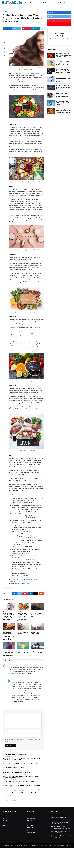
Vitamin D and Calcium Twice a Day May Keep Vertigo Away (36, 614)
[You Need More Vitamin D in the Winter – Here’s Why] (37, 626)
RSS (3, 827)
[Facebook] (4, 36)
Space (57, 2)
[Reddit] (4, 55)
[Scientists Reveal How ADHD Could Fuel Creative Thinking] (51, 103)
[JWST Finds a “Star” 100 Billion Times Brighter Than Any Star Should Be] (51, 55)
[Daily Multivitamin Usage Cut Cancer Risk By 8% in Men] (37, 645)
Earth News (29, 820)
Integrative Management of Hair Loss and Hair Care (13, 767)
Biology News (30, 816)
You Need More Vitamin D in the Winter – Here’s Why (36, 633)
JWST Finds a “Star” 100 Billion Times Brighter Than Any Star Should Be (63, 55)
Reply (41, 676)
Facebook (5, 816)
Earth (38, 2)
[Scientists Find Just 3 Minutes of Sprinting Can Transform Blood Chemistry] (51, 111)
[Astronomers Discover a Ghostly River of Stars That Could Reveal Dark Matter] (51, 71)
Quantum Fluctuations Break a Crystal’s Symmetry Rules (63, 87)
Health (42, 2)
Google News (27, 583)
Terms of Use (68, 845)
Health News (30, 823)
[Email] (4, 52)
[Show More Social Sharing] (42, 28)
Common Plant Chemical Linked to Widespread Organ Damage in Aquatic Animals (60, 817)
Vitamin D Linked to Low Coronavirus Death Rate (22, 633)
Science (52, 2)
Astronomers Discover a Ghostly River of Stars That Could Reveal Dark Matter (63, 70)
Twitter (4, 818)
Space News (30, 830)
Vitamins (11, 587)
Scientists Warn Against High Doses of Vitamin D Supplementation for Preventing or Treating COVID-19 (8, 635)
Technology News (31, 832)
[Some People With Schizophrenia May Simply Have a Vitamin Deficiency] (9, 645)
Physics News (30, 825)
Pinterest (5, 823)
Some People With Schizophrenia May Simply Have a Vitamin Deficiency (8, 653)
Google (18, 583)
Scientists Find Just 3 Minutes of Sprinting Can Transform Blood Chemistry (63, 110)
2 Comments (21, 24)
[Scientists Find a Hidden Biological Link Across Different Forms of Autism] (51, 63)
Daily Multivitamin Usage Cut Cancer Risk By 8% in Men (37, 652)
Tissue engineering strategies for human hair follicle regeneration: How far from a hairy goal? (22, 789)
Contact (46, 845)
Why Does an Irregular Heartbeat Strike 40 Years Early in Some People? (63, 95)
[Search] (71, 3)
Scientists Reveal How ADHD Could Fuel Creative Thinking (63, 102)
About (41, 845)
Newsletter (5, 825)
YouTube (5, 820)
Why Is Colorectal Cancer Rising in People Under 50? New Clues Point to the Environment (63, 79)
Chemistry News (31, 818)
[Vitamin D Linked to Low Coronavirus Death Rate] (23, 626)
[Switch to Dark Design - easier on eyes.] (69, 2)
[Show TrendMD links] (42, 800)
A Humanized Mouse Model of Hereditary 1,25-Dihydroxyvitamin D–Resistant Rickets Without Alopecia (22, 793)
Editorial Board (53, 845)
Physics (47, 2)
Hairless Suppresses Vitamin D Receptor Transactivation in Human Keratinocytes (20, 763)
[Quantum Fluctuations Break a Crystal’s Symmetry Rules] (51, 87)
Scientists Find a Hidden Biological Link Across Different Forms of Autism (63, 63)
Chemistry (32, 2)
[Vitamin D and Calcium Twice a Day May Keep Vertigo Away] (37, 606)
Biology (27, 2)
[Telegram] (4, 48)
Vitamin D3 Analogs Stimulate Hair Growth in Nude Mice (14, 754)
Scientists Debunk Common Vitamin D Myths (22, 652)
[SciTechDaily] (12, 3)
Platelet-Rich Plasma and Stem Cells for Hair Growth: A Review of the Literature (19, 781)
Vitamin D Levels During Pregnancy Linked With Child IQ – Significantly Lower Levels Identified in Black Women (9, 615)
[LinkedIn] (4, 42)
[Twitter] (4, 39)
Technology (63, 2)
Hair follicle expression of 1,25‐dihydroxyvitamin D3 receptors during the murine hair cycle (21, 785)
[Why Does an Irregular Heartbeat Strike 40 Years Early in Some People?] (51, 95)
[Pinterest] (4, 45)
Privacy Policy (61, 845)
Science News (30, 827)
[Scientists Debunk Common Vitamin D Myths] (23, 645)
